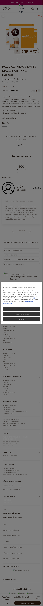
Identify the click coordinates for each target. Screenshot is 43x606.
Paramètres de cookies (21, 308)
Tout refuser (21, 319)
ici (34, 298)
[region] (21, 303)
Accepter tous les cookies (21, 314)
